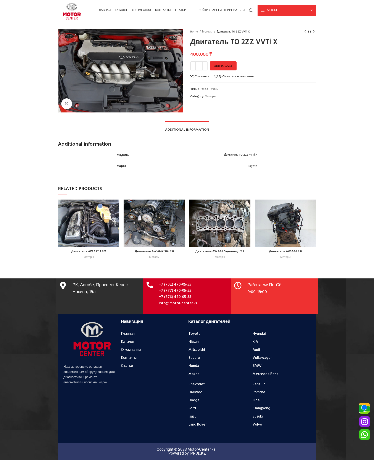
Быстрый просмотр (116, 216)
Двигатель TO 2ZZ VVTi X (240, 154)
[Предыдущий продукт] (305, 31)
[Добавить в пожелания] (116, 226)
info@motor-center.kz (178, 303)
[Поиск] (251, 10)
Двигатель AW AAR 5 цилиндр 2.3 (219, 251)
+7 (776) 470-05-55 (175, 297)
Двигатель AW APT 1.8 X (88, 251)
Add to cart (223, 65)
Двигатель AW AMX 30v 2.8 (154, 251)
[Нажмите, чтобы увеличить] (66, 103)
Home (194, 31)
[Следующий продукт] (314, 31)
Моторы (207, 31)
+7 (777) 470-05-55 (175, 291)
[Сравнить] (116, 206)
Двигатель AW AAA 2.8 (285, 251)
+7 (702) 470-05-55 (175, 284)
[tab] (187, 127)
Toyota (252, 166)
